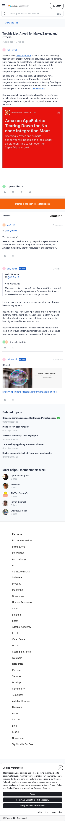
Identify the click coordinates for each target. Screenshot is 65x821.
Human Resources (22, 602)
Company (17, 707)
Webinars (17, 658)
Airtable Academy (21, 627)
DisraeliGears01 (18, 501)
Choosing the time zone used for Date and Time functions (29, 417)
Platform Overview (22, 540)
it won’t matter (38, 88)
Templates (17, 695)
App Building (19, 559)
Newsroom (18, 738)
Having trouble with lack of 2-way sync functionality (27, 453)
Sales (15, 608)
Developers (18, 682)
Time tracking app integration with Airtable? (23, 444)
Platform (17, 534)
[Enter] (5, 14)
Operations (18, 596)
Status (15, 732)
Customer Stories (21, 651)
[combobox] (32, 14)
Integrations (18, 546)
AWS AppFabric (23, 55)
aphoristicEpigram (20, 475)
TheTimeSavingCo (19, 493)
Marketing (17, 590)
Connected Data (21, 571)
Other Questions (10, 421)
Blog (14, 725)
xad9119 (11, 225)
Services (16, 676)
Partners (16, 670)
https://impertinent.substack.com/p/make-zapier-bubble (29, 391)
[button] (3, 6)
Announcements (10, 439)
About (15, 713)
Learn (15, 620)
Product (16, 583)
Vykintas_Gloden (19, 510)
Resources (17, 663)
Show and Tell (11, 22)
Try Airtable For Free (22, 744)
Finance (16, 614)
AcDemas (15, 484)
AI (13, 565)
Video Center (19, 639)
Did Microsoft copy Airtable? (15, 426)
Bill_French (12, 49)
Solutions (17, 577)
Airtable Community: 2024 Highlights (20, 435)
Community (18, 688)
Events (15, 633)
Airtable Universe (21, 701)
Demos (16, 645)
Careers (16, 719)
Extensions (18, 553)
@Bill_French (11, 230)
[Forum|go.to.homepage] (18, 5)
